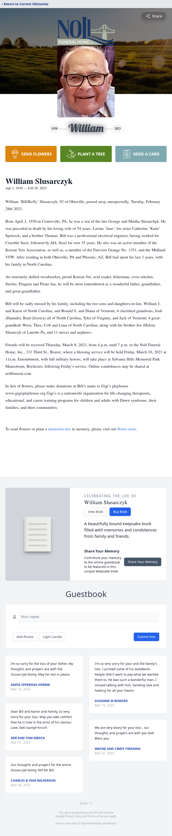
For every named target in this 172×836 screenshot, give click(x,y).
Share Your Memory (142, 562)
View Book (95, 512)
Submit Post (146, 637)
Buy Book (120, 512)
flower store (126, 428)
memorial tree (59, 428)
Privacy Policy (73, 816)
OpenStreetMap (91, 823)
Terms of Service (98, 816)
